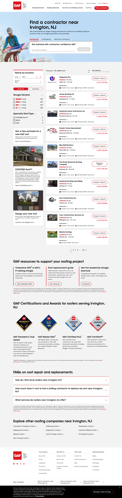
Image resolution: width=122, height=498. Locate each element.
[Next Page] (86, 250)
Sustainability (43, 473)
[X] (17, 464)
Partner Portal (79, 3)
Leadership (42, 463)
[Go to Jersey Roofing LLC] (52, 96)
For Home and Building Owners (72, 8)
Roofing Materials (38, 8)
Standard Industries (44, 470)
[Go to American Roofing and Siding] (52, 183)
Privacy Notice (39, 496)
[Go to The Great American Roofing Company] (52, 164)
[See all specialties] (35, 113)
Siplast (94, 456)
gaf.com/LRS (16, 361)
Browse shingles (91, 3)
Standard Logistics (97, 459)
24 (83, 250)
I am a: (102, 3)
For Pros (88, 8)
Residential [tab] (34, 39)
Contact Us (78, 456)
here (99, 360)
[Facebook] (14, 464)
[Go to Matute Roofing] (52, 234)
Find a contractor (102, 8)
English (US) (68, 3)
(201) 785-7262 (102, 169)
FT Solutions (95, 470)
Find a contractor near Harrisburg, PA (68, 482)
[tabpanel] (61, 47)
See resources (55, 284)
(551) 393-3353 (102, 100)
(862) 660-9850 (102, 187)
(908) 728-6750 (102, 151)
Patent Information (80, 459)
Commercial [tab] (46, 39)
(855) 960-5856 (102, 204)
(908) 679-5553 (102, 117)
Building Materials (53, 8)
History (41, 459)
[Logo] (20, 9)
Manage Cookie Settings (102, 492)
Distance (17, 80)
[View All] (67, 85)
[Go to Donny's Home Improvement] (52, 130)
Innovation (42, 466)
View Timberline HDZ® (24, 284)
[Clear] (37, 76)
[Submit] (40, 76)
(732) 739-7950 (102, 83)
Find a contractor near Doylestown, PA (91, 482)
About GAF (42, 456)
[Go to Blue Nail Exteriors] (52, 147)
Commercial (35, 89)
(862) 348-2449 (102, 238)
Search (57, 3)
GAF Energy (95, 463)
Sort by (89, 71)
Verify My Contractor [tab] (62, 39)
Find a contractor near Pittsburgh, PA (46, 482)
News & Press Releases (81, 466)
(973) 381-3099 (102, 134)
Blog (76, 463)
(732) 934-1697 (102, 221)
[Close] (119, 487)
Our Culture (60, 463)
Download (86, 284)
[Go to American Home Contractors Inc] (52, 113)
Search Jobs (60, 459)
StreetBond (95, 466)
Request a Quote (100, 78)
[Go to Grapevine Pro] (52, 79)
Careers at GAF (61, 456)
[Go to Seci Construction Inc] (52, 200)
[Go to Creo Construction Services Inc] (52, 217)
